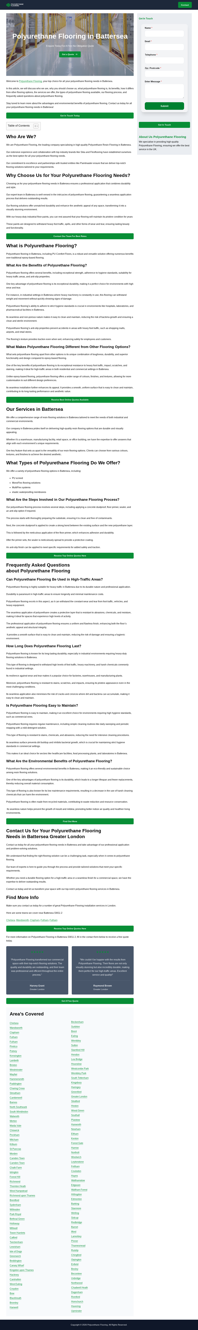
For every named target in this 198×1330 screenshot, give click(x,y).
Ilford (73, 1231)
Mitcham (14, 1139)
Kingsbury (76, 1082)
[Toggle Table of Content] (34, 126)
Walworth (14, 1116)
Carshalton (15, 1279)
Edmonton (76, 1199)
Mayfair (13, 1074)
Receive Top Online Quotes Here (70, 555)
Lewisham (15, 1247)
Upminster (76, 1311)
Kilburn (13, 1144)
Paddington (16, 1083)
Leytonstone (77, 1162)
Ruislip (74, 1250)
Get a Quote (68, 54)
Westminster (16, 1069)
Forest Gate (77, 1143)
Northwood (76, 1283)
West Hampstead (18, 1191)
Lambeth (14, 1060)
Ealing (74, 1036)
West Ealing (16, 1284)
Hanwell (14, 1307)
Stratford (75, 1101)
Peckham (14, 1135)
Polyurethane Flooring (30, 81)
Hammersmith (17, 1079)
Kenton (75, 1138)
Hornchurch (77, 1301)
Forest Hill (15, 1177)
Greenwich (15, 1256)
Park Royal (15, 1214)
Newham (75, 1129)
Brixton (13, 1065)
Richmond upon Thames (22, 1195)
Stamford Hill (78, 1050)
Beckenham (77, 1022)
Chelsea (10, 920)
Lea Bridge (76, 1059)
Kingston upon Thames (22, 1270)
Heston (75, 1106)
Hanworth (76, 1124)
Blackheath (15, 1298)
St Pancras (15, 1149)
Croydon (14, 1288)
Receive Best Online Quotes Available (70, 400)
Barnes (13, 1102)
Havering (76, 1306)
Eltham (74, 1134)
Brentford (14, 1200)
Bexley (74, 1269)
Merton (13, 1121)
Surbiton (75, 1026)
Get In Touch (164, 125)
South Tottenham (80, 1078)
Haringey (76, 1087)
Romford (75, 1297)
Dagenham (77, 1292)
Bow (12, 1293)
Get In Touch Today (70, 115)
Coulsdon (76, 1171)
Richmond (15, 1181)
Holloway (14, 1223)
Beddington (16, 1261)
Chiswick (14, 1130)
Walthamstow (78, 1180)
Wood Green (77, 1110)
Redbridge (76, 1222)
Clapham (34, 920)
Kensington (15, 1056)
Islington (14, 1172)
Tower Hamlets (17, 1233)
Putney (13, 1051)
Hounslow (76, 1064)
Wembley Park (78, 1073)
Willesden (15, 1209)
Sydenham (15, 1205)
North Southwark (18, 1107)
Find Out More (70, 821)
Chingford (76, 1255)
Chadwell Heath (79, 1287)
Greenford (76, 1092)
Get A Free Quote (70, 1001)
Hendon (75, 1054)
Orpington (76, 1259)
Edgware (75, 1185)
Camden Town (17, 1158)
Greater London (79, 1096)
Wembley (76, 1040)
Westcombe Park (80, 1068)
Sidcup (74, 1217)
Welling (75, 1213)
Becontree (76, 1273)
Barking (75, 1203)
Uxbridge (76, 1278)
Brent (74, 1031)
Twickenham (16, 1242)
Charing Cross (17, 1088)
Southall (75, 1115)
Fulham (44, 920)
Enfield (74, 1264)
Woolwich (76, 1157)
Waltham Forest (79, 1189)
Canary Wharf (17, 1265)
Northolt (75, 1152)
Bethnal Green (17, 1219)
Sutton (74, 1045)
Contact (185, 5)
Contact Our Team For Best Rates (70, 236)
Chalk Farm (16, 1167)
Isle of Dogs (16, 1251)
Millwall (14, 1228)
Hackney (14, 1275)
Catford (13, 1237)
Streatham (15, 1093)
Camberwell (16, 1097)
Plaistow (75, 1120)
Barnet (74, 1227)
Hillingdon (76, 1194)
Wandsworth (22, 920)
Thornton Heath (18, 1186)
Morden (14, 1153)
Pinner (74, 1241)
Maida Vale (15, 1125)
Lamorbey (76, 1236)
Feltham (75, 1166)
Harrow (75, 1148)
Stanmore (76, 1208)
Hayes (74, 1175)
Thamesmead (78, 1245)
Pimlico (13, 1046)
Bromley (14, 1302)
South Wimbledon (19, 1111)
